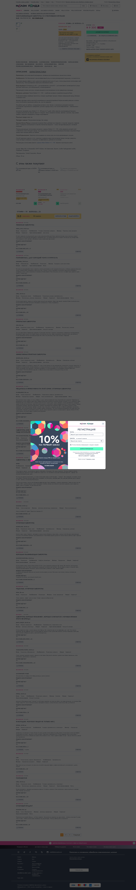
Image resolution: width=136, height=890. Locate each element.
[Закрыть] (103, 424)
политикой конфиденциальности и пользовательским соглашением (87, 453)
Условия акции (49, 465)
